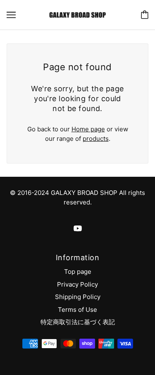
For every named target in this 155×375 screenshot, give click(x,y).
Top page (77, 271)
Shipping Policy (77, 297)
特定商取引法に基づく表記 (78, 322)
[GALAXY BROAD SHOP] (77, 14)
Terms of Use (77, 309)
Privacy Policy (77, 284)
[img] (78, 228)
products (96, 138)
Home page (88, 129)
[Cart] (145, 14)
